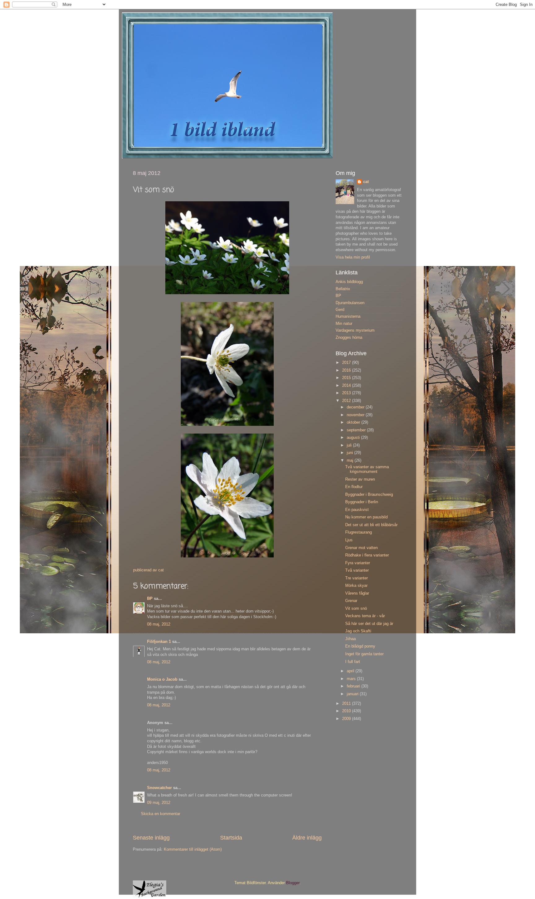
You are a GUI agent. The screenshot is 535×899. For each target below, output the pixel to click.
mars (352, 679)
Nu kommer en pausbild (366, 517)
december (356, 407)
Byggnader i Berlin (361, 502)
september (357, 430)
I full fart (352, 662)
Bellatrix (343, 289)
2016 (347, 370)
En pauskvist (357, 510)
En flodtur (354, 487)
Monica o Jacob (162, 679)
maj (350, 460)
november (356, 415)
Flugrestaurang (358, 532)
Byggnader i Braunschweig (369, 494)
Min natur (344, 323)
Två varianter (357, 570)
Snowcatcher (159, 788)
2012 (347, 401)
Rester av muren (360, 479)
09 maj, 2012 (158, 803)
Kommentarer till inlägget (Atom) (193, 849)
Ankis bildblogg (349, 282)
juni (350, 453)
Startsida (231, 838)
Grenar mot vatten (361, 548)
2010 (347, 711)
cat (366, 182)
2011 (347, 703)
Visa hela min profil (353, 257)
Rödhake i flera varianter (367, 555)
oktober (354, 422)
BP (150, 598)
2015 (347, 378)
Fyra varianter (357, 563)
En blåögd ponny (360, 646)
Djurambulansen (350, 303)
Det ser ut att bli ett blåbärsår (371, 525)
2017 (347, 362)
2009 (347, 719)
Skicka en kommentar (160, 814)
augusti (354, 437)
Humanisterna (348, 316)
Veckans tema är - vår (365, 616)
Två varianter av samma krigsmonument (367, 469)
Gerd (340, 310)
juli (350, 445)
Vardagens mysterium (355, 330)
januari (353, 694)
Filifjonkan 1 (159, 641)
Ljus (349, 540)
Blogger (292, 883)
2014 (347, 385)
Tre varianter (356, 578)
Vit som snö (356, 608)
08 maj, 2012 (158, 624)
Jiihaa (350, 639)
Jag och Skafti (358, 631)
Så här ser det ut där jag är (369, 624)
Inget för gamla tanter (364, 654)
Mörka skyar (356, 585)
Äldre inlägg (307, 838)
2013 (347, 393)
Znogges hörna (349, 337)
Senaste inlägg (151, 838)
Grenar (351, 601)
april (351, 671)
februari (354, 686)
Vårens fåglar (357, 593)
